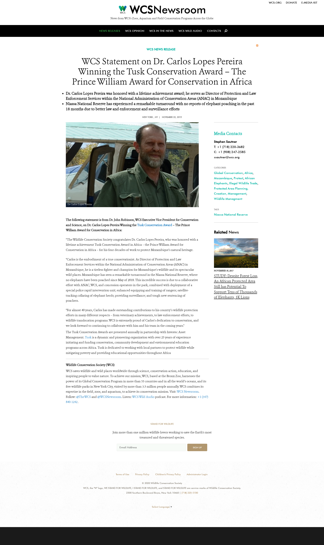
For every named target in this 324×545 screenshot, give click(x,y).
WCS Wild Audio (190, 30)
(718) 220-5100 (189, 492)
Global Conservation (228, 173)
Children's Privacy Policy (168, 474)
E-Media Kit (309, 2)
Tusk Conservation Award (154, 225)
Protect (238, 178)
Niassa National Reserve (231, 214)
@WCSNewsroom (109, 397)
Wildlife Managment (228, 199)
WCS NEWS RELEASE (161, 49)
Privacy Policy (142, 474)
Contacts (214, 30)
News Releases (109, 30)
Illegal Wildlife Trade (243, 183)
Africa (249, 173)
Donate (291, 2)
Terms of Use (122, 474)
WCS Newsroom (188, 392)
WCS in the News (161, 30)
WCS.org (275, 2)
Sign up (197, 447)
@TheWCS (83, 397)
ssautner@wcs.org (226, 157)
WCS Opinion (134, 30)
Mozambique (223, 178)
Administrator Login (197, 474)
